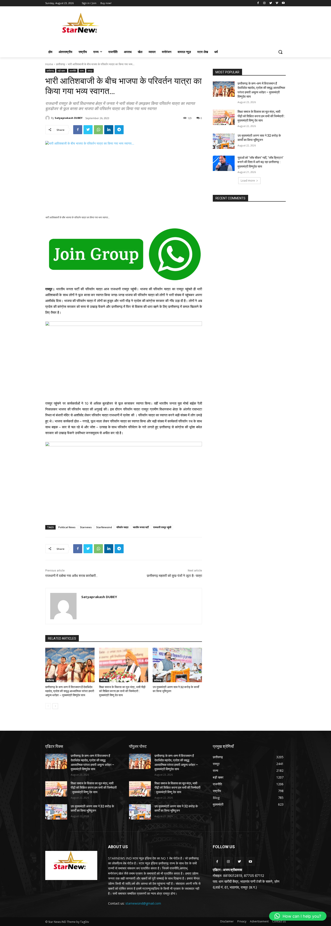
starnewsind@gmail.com (143, 903)
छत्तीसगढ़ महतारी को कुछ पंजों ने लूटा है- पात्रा (174, 576)
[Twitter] (270, 3)
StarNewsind (104, 527)
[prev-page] (48, 706)
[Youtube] (283, 3)
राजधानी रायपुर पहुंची (162, 527)
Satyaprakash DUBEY (68, 118)
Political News (66, 527)
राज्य (82, 70)
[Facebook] (258, 3)
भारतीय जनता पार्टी (141, 527)
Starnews (86, 527)
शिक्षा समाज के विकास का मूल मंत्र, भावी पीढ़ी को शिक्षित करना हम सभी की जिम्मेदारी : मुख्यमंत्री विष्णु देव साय (122, 691)
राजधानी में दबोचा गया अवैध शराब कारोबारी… (71, 576)
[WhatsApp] (98, 129)
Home (49, 64)
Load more (248, 180)
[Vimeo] (276, 3)
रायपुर (90, 70)
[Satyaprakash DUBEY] (48, 118)
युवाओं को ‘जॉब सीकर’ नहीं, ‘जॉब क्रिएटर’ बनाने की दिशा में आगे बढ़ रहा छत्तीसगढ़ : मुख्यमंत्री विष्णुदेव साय (260, 162)
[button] (280, 51)
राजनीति (73, 70)
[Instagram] (264, 3)
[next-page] (55, 706)
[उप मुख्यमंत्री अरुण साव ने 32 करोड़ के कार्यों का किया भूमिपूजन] (177, 665)
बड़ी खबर (62, 70)
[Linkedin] (108, 129)
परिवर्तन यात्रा (122, 527)
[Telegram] (119, 129)
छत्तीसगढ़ (60, 64)
